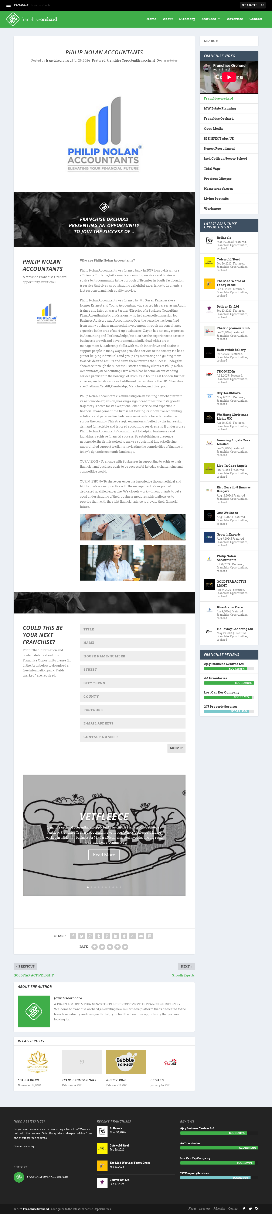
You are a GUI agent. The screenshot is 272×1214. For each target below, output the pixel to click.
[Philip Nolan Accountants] (209, 559)
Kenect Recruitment (219, 148)
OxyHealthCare (229, 393)
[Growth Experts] (209, 537)
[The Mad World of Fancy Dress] (209, 284)
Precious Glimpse (218, 178)
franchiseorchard (59, 60)
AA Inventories (215, 678)
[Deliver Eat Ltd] (209, 309)
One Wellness (227, 513)
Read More (104, 854)
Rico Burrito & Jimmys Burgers (234, 489)
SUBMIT (176, 748)
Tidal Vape (212, 168)
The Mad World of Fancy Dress (231, 283)
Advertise (235, 19)
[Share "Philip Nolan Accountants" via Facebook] (73, 936)
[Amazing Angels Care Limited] (209, 443)
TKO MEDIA (226, 371)
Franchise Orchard (219, 118)
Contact (255, 19)
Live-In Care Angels (232, 465)
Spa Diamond (28, 1080)
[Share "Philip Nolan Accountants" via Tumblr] (98, 936)
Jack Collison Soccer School (225, 158)
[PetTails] (170, 1062)
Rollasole (224, 237)
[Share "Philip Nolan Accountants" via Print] (149, 936)
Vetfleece (104, 816)
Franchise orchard (218, 98)
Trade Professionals (79, 1080)
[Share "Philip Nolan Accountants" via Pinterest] (107, 936)
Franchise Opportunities (124, 60)
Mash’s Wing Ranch (45, 5)
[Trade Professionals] (82, 1062)
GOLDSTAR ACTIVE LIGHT (231, 583)
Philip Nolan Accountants (226, 558)
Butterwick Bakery (231, 350)
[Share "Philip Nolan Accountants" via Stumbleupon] (132, 936)
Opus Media (213, 128)
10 (120, 887)
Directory (187, 19)
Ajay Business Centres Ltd (224, 664)
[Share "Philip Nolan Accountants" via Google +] (90, 936)
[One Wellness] (209, 515)
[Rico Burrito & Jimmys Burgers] (209, 490)
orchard (149, 60)
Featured (208, 19)
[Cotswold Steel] (209, 262)
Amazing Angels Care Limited (233, 442)
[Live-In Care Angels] (209, 468)
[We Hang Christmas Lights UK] (209, 417)
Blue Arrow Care (230, 607)
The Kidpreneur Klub (233, 328)
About (168, 19)
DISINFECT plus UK (219, 138)
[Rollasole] (209, 240)
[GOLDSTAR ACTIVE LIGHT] (209, 584)
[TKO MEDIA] (209, 374)
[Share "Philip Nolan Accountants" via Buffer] (124, 936)
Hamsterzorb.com (218, 188)
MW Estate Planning (220, 108)
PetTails (157, 1080)
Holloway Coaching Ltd (235, 629)
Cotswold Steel (228, 259)
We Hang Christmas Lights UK (232, 416)
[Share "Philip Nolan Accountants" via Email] (141, 936)
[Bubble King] (126, 1062)
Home (151, 19)
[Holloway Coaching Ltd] (209, 631)
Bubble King (116, 1080)
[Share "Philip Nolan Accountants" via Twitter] (81, 936)
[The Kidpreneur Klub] (209, 331)
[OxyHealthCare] (209, 396)
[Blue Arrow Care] (209, 610)
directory (205, 1208)
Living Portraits (216, 198)
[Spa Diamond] (38, 1062)
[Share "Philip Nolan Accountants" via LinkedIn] (115, 936)
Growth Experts (229, 534)
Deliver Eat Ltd (228, 306)
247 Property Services (221, 706)
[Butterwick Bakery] (209, 352)
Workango (212, 208)
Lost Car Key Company (221, 692)
